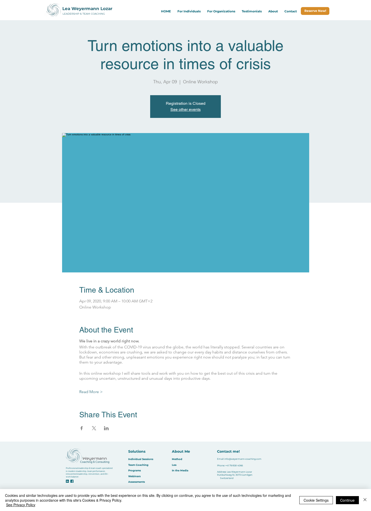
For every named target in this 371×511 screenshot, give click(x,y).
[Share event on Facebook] (81, 428)
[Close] (365, 500)
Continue (347, 500)
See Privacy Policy (20, 504)
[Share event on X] (94, 428)
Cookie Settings (316, 500)
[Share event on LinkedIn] (106, 428)
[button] (189, 11)
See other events (185, 109)
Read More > (91, 391)
